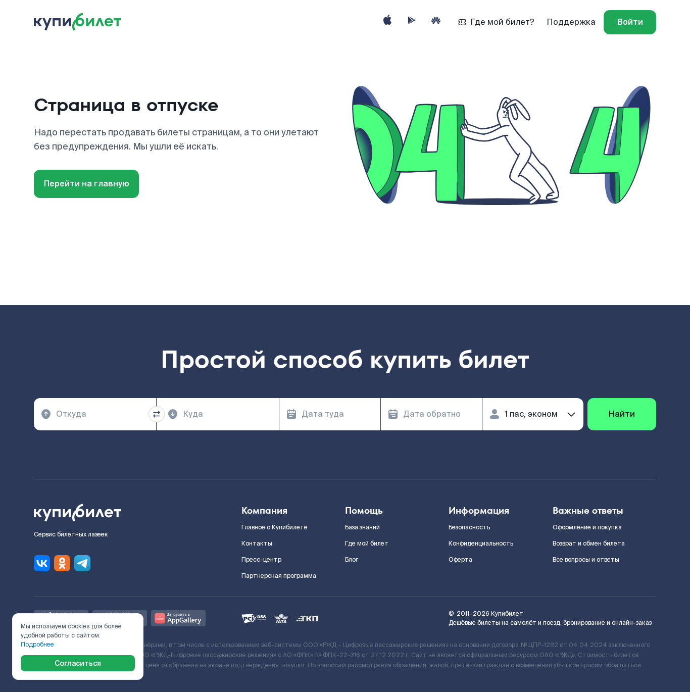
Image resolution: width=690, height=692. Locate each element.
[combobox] (95, 414)
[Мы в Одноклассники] (62, 563)
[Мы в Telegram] (82, 563)
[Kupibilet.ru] (81, 22)
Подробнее (37, 644)
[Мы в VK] (42, 563)
